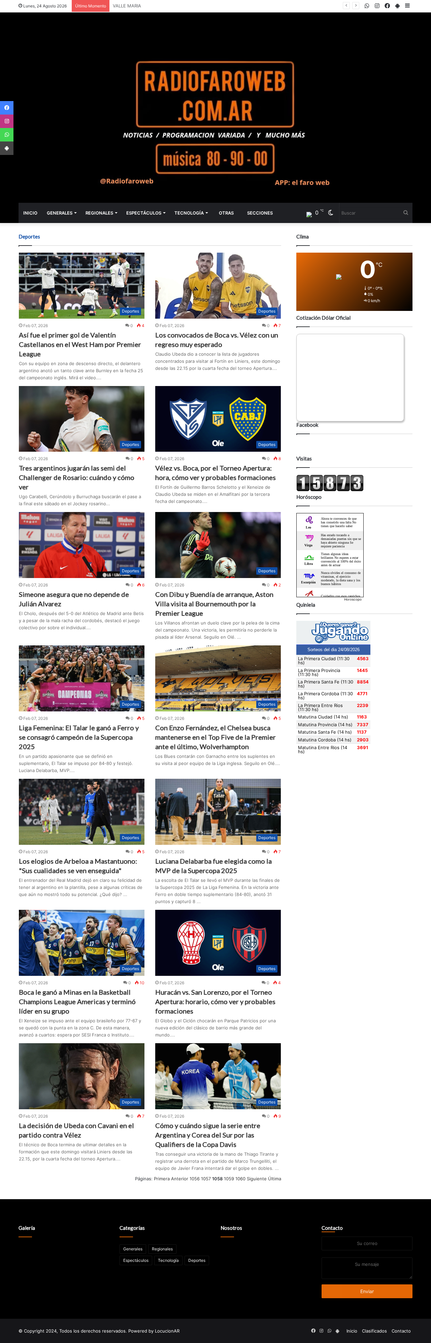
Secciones (260, 213)
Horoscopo (353, 599)
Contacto (332, 1228)
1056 (195, 1178)
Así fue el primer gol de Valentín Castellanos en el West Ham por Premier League (80, 344)
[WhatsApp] (6, 134)
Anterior (179, 1178)
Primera (162, 1178)
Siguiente (257, 1178)
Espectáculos (143, 213)
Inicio (30, 213)
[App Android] (6, 148)
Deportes (196, 1260)
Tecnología (189, 213)
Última (274, 1178)
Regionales (99, 213)
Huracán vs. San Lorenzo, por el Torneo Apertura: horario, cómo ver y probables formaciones (215, 1001)
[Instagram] (6, 121)
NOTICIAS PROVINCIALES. (140, 5)
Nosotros (231, 1228)
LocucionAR (167, 1331)
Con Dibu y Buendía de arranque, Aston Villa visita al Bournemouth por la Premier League (214, 603)
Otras (226, 213)
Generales (59, 213)
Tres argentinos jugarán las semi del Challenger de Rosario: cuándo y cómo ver (76, 477)
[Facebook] (6, 108)
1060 (240, 1178)
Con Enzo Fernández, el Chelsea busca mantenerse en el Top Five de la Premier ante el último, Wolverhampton (215, 737)
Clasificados (374, 1331)
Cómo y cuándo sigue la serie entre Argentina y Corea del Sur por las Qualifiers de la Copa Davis (207, 1134)
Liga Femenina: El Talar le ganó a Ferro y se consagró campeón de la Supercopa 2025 (79, 737)
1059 (229, 1178)
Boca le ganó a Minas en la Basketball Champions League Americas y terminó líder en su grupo (77, 1001)
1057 (206, 1178)
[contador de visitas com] (330, 489)
